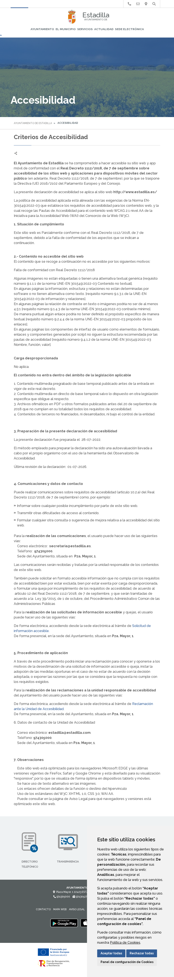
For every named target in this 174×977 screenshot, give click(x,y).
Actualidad (104, 29)
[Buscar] (154, 4)
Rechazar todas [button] (142, 953)
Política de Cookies (125, 943)
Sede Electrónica (129, 29)
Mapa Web (59, 909)
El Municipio (66, 29)
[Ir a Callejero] (146, 4)
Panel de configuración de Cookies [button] (127, 962)
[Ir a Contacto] (138, 4)
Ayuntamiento (42, 29)
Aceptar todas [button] (111, 953)
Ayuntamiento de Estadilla (33, 123)
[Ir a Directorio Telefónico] (129, 4)
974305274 (81, 896)
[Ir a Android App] (64, 922)
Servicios (85, 29)
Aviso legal (77, 909)
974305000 (63, 896)
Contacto (43, 909)
